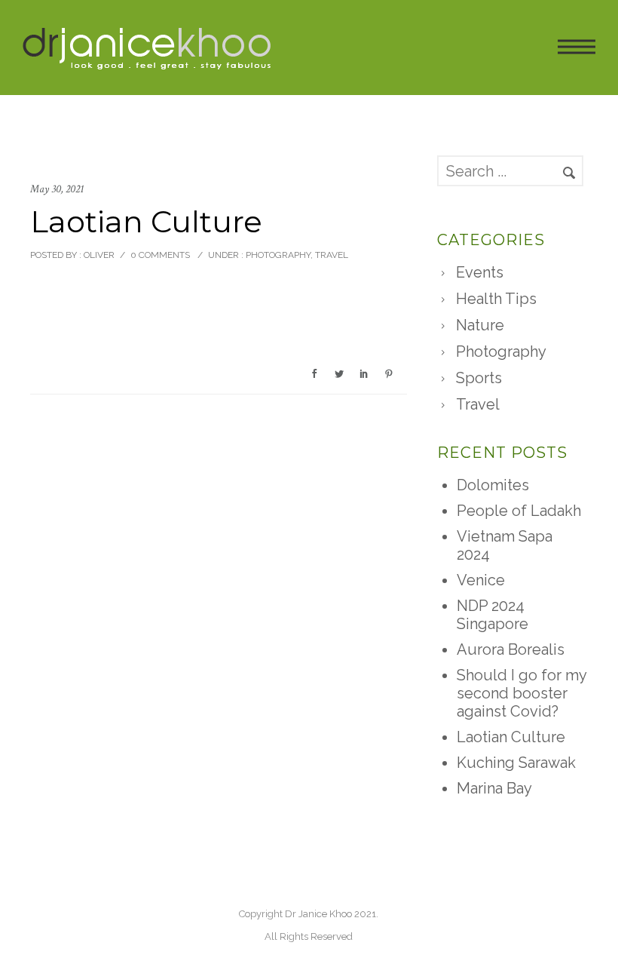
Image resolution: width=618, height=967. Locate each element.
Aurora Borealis (510, 649)
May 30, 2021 (57, 189)
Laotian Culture (511, 737)
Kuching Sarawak (516, 763)
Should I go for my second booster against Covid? (521, 693)
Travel (331, 255)
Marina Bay (494, 788)
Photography (277, 255)
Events (479, 272)
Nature (480, 325)
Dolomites (493, 485)
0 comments (160, 255)
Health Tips (496, 299)
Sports (479, 378)
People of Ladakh (519, 511)
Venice (481, 580)
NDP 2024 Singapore (492, 615)
